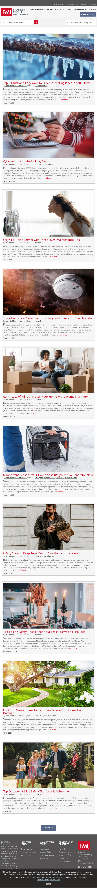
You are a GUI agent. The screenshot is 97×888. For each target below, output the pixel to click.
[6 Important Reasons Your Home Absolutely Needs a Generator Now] (48, 449)
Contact (92, 10)
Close (48, 884)
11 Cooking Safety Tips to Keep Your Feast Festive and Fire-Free (44, 632)
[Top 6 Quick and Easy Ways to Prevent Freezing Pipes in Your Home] (48, 57)
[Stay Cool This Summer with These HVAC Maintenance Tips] (48, 214)
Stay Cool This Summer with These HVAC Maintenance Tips (41, 240)
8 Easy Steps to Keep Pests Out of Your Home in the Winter (41, 553)
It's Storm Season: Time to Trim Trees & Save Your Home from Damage (43, 712)
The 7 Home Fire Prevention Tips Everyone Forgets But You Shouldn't (48, 318)
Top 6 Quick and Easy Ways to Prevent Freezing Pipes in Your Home (47, 83)
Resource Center (80, 10)
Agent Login (73, 4)
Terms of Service (43, 880)
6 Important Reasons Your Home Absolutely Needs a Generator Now (48, 475)
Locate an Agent (87, 14)
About (83, 4)
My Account (59, 4)
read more (65, 100)
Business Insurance (54, 10)
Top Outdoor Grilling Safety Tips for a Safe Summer (36, 791)
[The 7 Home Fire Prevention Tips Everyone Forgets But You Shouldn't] (48, 292)
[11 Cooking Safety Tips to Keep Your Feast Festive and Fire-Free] (48, 606)
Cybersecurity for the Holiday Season (27, 161)
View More (48, 828)
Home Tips (39, 243)
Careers (93, 4)
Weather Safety (41, 86)
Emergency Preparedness (45, 478)
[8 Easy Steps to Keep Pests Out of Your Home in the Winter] (48, 527)
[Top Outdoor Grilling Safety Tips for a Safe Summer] (48, 765)
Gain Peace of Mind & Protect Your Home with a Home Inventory (45, 396)
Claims (68, 10)
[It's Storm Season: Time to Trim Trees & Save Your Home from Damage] (48, 684)
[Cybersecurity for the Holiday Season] (48, 135)
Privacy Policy (55, 880)
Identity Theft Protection (44, 164)
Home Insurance (36, 10)
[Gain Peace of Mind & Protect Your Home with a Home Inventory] (48, 370)
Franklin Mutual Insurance (15, 86)
